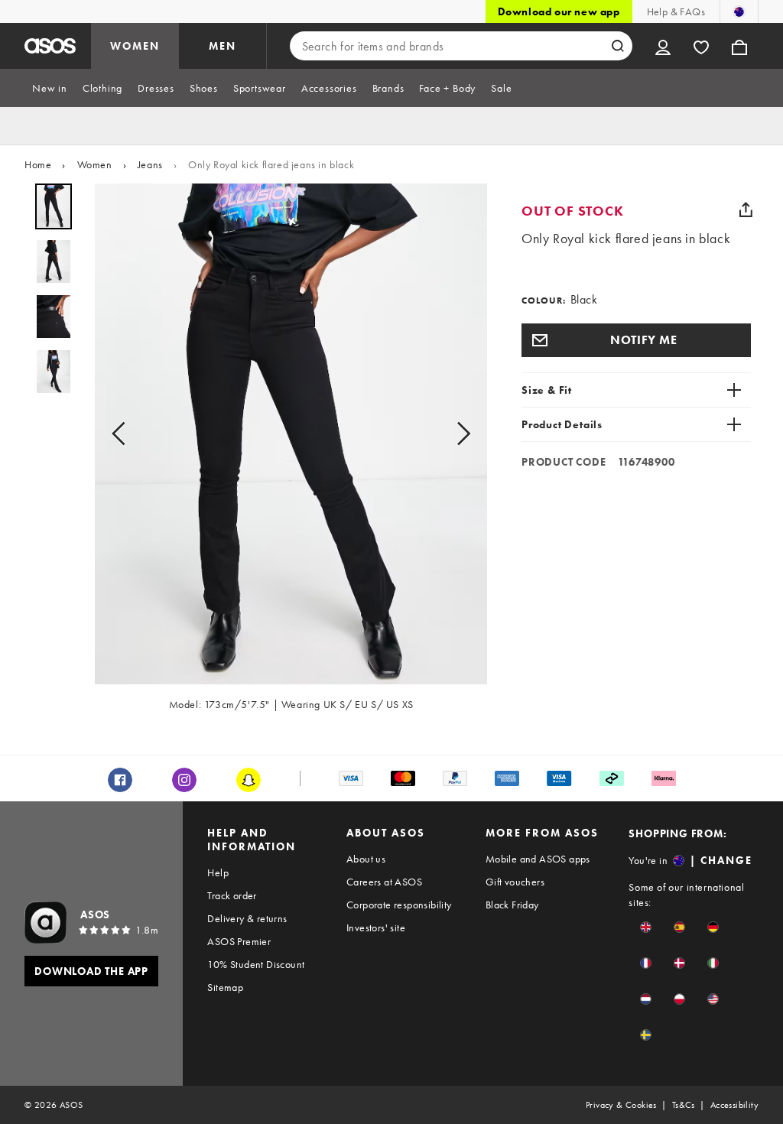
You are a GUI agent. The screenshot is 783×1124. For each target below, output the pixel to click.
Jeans (150, 164)
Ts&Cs (683, 1105)
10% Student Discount (255, 964)
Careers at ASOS (384, 881)
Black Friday (512, 904)
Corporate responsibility (399, 904)
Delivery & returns (247, 918)
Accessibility (734, 1105)
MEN (222, 46)
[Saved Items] (701, 46)
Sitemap (225, 987)
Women (94, 164)
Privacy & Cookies (621, 1105)
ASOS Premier (239, 941)
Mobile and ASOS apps (538, 859)
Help (218, 872)
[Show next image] (459, 434)
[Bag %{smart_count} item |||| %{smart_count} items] (739, 46)
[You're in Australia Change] (739, 11)
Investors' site (375, 927)
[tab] (49, 88)
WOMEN (135, 46)
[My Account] (663, 46)
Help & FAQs (676, 11)
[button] (636, 340)
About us (365, 859)
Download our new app (559, 11)
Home (37, 164)
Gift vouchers (515, 881)
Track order (231, 895)
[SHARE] (745, 209)
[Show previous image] (123, 434)
